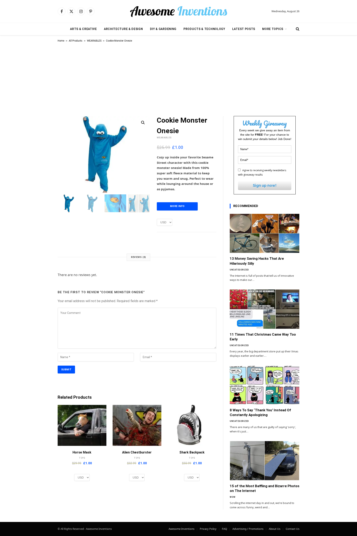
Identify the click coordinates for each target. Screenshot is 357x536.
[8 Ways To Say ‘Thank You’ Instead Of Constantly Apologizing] (264, 385)
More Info (177, 206)
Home (61, 40)
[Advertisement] (178, 78)
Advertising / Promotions (247, 529)
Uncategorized (239, 270)
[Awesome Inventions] (178, 11)
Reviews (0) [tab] (138, 257)
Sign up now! (264, 185)
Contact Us (292, 529)
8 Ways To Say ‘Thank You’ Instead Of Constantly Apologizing (260, 412)
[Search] (297, 29)
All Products (75, 40)
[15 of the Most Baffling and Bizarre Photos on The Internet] (264, 460)
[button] (143, 122)
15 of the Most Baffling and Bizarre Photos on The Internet (264, 488)
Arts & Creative (83, 29)
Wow (233, 497)
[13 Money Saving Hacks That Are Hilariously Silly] (264, 233)
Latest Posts (243, 29)
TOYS (82, 458)
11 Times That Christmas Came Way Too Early (263, 336)
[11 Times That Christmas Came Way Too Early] (264, 309)
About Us (274, 529)
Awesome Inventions (181, 529)
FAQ (224, 529)
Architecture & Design (123, 29)
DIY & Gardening (163, 29)
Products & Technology (204, 29)
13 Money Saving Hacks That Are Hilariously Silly (257, 260)
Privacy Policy (208, 529)
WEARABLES (94, 40)
